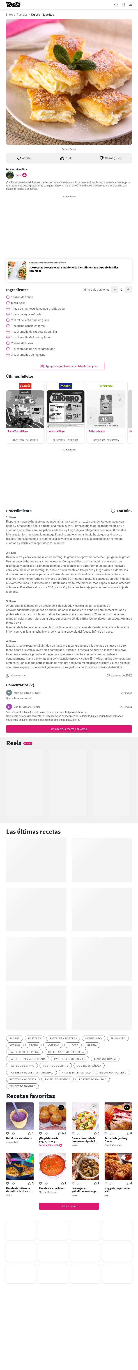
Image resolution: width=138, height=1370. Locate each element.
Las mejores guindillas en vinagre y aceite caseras (85, 1189)
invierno (53, 1045)
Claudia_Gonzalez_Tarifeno (27, 707)
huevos (73, 1045)
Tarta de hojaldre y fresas (116, 1139)
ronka (74, 1145)
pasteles (34, 1038)
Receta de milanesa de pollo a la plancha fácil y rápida (19, 1189)
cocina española (89, 1065)
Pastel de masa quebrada (28, 1058)
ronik (18, 175)
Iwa (106, 1195)
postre (15, 1038)
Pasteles (22, 14)
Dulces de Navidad (22, 1086)
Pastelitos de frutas (24, 1052)
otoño (33, 1045)
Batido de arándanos (19, 1138)
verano (15, 1045)
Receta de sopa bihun (52, 1188)
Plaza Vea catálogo (18, 431)
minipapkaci (12, 1142)
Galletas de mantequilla (66, 1052)
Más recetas (69, 1206)
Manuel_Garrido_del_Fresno (27, 693)
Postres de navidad (93, 1079)
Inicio (9, 14)
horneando (93, 1038)
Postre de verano (55, 1065)
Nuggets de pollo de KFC (117, 1189)
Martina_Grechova (48, 1192)
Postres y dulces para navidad (31, 1072)
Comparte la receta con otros (69, 729)
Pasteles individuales (70, 1058)
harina (92, 1045)
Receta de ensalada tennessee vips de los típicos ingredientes (85, 1139)
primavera (118, 1038)
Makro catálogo (57, 431)
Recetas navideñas (23, 1079)
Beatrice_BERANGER (48, 1145)
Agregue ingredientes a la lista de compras (71, 366)
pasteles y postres (63, 1038)
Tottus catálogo (97, 431)
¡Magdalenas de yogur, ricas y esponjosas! (48, 1139)
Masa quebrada (105, 1058)
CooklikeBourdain (113, 1145)
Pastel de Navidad (57, 1079)
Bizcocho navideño (113, 1072)
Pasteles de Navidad (76, 1072)
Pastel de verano (22, 1065)
